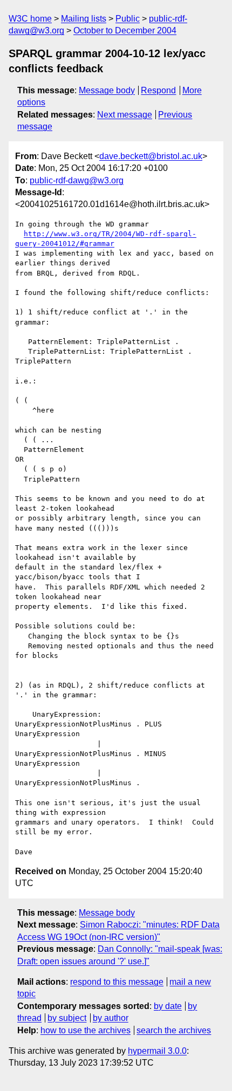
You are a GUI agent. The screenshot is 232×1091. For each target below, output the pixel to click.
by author (110, 1018)
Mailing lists (83, 18)
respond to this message (116, 981)
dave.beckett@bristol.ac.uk (150, 156)
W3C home (30, 18)
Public (127, 18)
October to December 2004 (124, 30)
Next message (124, 114)
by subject (66, 1018)
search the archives (174, 1030)
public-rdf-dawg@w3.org (77, 180)
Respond (158, 90)
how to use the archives (85, 1030)
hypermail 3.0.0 (157, 1050)
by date (168, 1006)
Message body (107, 90)
